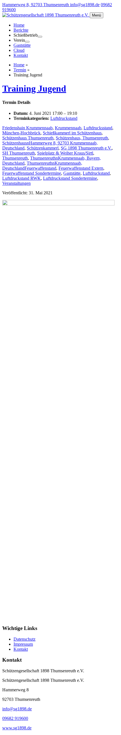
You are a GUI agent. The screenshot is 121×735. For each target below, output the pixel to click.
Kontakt (21, 55)
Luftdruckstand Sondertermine (70, 178)
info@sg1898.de (85, 4)
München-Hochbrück (21, 132)
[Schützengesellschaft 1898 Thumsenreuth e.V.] (46, 15)
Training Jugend (34, 88)
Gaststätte (22, 45)
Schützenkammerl (43, 148)
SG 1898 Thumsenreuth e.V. (86, 148)
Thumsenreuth (15, 158)
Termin (20, 69)
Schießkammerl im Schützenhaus (72, 132)
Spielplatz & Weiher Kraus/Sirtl (65, 153)
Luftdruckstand (63, 118)
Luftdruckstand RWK (21, 178)
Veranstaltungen (16, 183)
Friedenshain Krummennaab (27, 127)
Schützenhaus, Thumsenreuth (82, 138)
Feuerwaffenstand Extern (81, 168)
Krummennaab (68, 127)
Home (19, 25)
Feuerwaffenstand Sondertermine (31, 173)
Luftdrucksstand (98, 127)
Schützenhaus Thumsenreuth (27, 138)
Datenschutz (24, 639)
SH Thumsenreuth (18, 153)
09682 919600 (15, 718)
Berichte (21, 30)
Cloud (19, 50)
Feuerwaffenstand (40, 168)
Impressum (23, 644)
